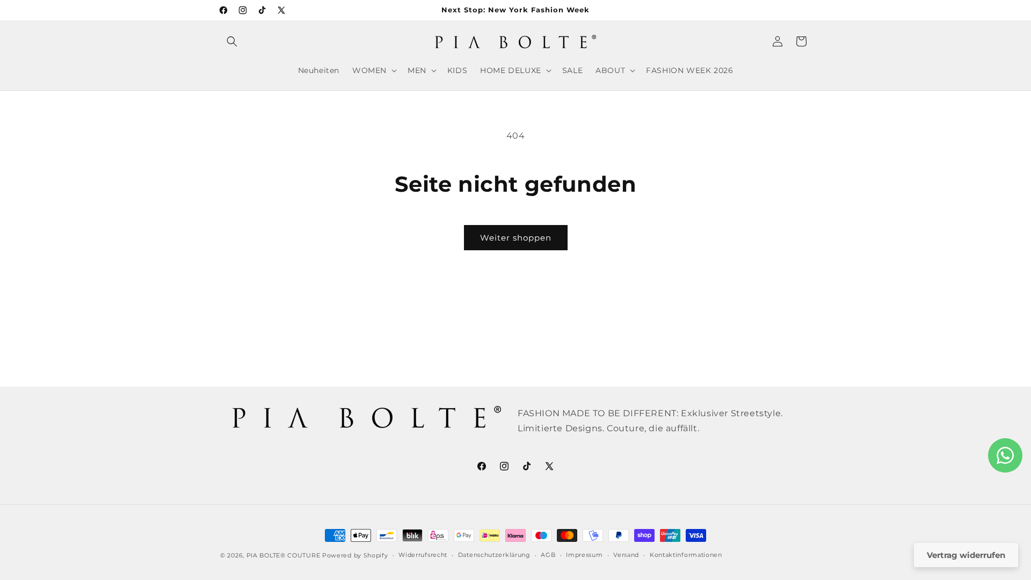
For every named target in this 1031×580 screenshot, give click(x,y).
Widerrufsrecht (422, 555)
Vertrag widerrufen (966, 555)
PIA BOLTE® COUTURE (283, 555)
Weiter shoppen (515, 238)
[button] (232, 41)
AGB (548, 555)
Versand (626, 555)
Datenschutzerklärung (494, 555)
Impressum (584, 555)
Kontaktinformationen (686, 555)
